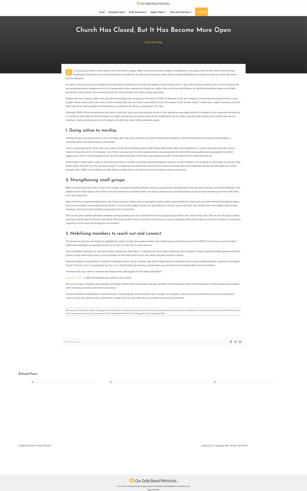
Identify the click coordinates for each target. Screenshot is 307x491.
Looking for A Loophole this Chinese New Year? (224, 446)
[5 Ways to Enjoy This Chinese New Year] (174, 382)
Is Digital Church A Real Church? (35, 446)
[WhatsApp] (235, 342)
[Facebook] (231, 342)
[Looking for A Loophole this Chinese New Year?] (244, 382)
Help (149, 489)
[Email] (240, 342)
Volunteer (155, 489)
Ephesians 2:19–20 (75, 277)
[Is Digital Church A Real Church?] (62, 382)
